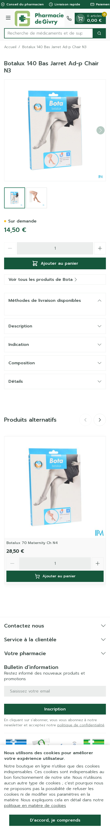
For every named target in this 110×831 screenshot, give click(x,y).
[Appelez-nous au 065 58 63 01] (69, 18)
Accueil (10, 47)
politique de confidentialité (80, 725)
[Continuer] (100, 130)
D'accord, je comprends (55, 820)
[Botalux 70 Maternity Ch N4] (55, 487)
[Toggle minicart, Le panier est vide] (80, 18)
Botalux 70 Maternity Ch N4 (32, 543)
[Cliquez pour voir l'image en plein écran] (55, 130)
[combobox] (48, 33)
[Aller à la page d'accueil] (39, 18)
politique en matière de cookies (35, 806)
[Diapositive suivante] (100, 420)
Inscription (55, 709)
